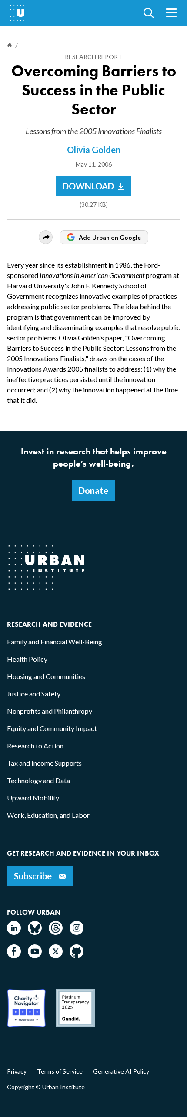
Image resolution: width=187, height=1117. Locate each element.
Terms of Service (60, 1071)
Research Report (93, 56)
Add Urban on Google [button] (110, 237)
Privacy (17, 1071)
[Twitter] (56, 955)
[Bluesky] (35, 932)
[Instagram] (76, 932)
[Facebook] (14, 955)
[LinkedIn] (14, 932)
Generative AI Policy (121, 1071)
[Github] (76, 955)
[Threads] (56, 932)
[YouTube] (35, 955)
